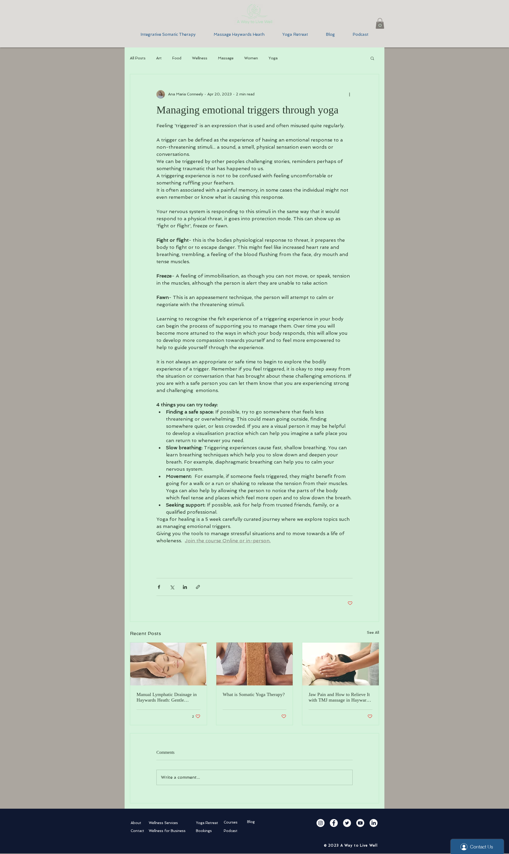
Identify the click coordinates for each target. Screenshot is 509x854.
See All (373, 632)
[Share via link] (197, 586)
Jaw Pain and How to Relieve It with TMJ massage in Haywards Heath (340, 697)
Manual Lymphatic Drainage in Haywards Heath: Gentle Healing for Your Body (167, 697)
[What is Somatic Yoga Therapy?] (254, 663)
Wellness (199, 58)
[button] (379, 23)
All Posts (138, 58)
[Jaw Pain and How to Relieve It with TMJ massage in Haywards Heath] (340, 663)
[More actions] (349, 94)
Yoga (273, 58)
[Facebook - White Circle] (334, 823)
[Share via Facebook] (158, 586)
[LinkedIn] (374, 823)
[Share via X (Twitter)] (171, 586)
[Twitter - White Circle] (347, 823)
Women (251, 58)
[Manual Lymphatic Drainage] (168, 663)
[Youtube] (360, 823)
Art (159, 58)
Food (176, 58)
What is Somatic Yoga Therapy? (254, 694)
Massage (226, 58)
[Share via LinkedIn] (184, 586)
